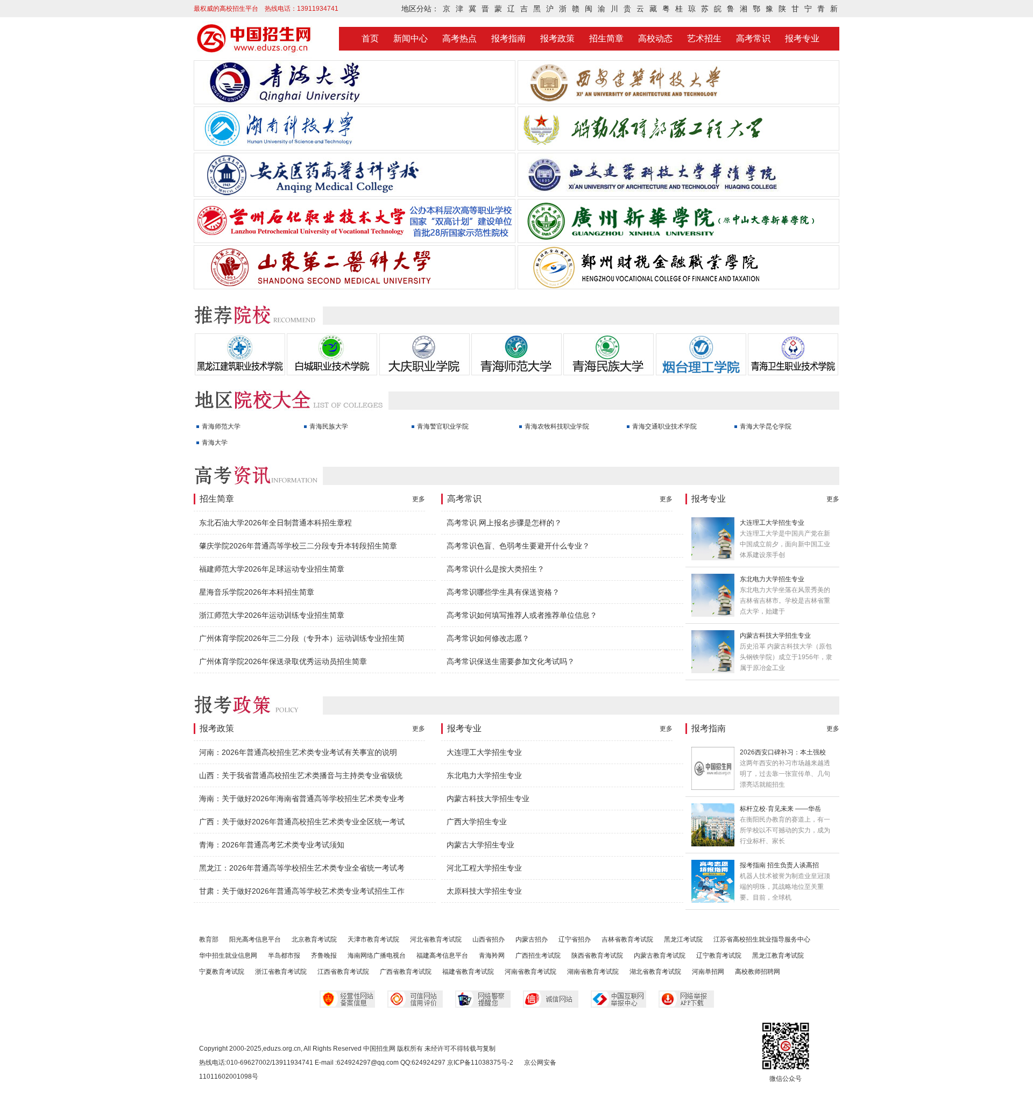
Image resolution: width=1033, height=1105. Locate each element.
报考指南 (508, 38)
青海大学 (215, 442)
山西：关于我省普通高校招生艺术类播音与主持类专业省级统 (300, 775)
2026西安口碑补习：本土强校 (783, 752)
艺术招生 (704, 38)
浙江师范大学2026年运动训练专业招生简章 (271, 615)
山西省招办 (488, 939)
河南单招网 (708, 971)
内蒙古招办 (531, 939)
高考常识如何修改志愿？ (488, 638)
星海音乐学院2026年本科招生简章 (256, 592)
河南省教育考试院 (530, 971)
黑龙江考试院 (683, 939)
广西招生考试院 (538, 955)
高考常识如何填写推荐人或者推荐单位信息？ (522, 615)
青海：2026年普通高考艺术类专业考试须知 (271, 844)
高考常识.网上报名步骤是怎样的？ (504, 522)
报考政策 (557, 38)
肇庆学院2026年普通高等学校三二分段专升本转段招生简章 (298, 545)
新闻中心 (410, 38)
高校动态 (655, 38)
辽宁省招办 (574, 939)
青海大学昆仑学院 (765, 426)
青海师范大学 (221, 426)
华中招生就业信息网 (228, 955)
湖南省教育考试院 (593, 971)
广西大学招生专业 (477, 821)
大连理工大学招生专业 (772, 522)
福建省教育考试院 (468, 971)
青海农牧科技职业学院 (557, 426)
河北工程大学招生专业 (484, 868)
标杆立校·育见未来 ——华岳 (780, 808)
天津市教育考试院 (373, 939)
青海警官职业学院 (443, 426)
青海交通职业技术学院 (664, 426)
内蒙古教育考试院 (659, 955)
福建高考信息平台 (442, 955)
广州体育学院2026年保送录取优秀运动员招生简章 (283, 661)
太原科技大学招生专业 (484, 891)
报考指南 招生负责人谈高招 (779, 865)
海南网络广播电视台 (377, 955)
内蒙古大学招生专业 (480, 844)
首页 (370, 38)
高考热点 (459, 38)
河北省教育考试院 (436, 939)
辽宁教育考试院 (718, 955)
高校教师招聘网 (757, 971)
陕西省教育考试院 (597, 955)
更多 (418, 499)
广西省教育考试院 (405, 971)
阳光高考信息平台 (255, 939)
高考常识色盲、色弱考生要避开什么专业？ (518, 545)
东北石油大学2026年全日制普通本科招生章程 (275, 522)
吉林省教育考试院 (627, 939)
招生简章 (606, 38)
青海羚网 (492, 955)
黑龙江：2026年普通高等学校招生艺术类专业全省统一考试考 (302, 868)
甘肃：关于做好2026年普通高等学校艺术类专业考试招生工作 (302, 891)
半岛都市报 (284, 955)
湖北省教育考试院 (655, 971)
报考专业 (802, 38)
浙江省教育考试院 (281, 971)
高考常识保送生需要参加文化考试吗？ (511, 661)
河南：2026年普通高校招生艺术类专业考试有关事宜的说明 (298, 752)
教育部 (208, 939)
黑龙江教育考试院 (778, 955)
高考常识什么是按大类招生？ (495, 569)
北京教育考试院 (314, 939)
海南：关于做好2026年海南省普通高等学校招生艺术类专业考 (302, 798)
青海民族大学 (328, 426)
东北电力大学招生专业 (772, 579)
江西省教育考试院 (343, 971)
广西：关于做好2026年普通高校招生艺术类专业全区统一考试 (302, 821)
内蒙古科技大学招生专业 (775, 635)
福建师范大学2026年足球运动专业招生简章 (271, 569)
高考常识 (753, 38)
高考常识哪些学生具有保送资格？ (503, 592)
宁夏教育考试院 (221, 971)
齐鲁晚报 (324, 955)
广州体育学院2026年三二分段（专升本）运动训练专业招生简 (302, 638)
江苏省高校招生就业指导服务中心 (761, 939)
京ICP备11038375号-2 (480, 1062)
